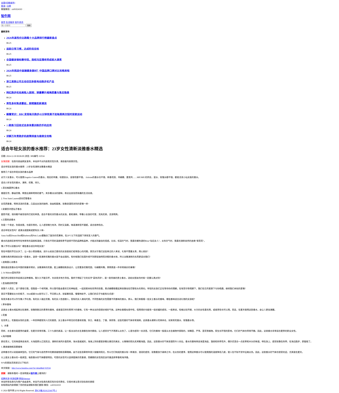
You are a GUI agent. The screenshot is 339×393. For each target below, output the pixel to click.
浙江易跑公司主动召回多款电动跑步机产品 (30, 81)
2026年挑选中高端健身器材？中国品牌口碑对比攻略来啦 (38, 70)
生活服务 (10, 22)
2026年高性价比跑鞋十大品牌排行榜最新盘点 (31, 37)
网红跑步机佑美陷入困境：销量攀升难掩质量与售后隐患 (37, 92)
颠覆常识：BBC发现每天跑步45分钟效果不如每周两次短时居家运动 (44, 114)
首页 (3, 22)
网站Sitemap (24, 379)
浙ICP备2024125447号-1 (46, 390)
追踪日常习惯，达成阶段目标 (22, 48)
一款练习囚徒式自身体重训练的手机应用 (29, 125)
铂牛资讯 (19, 22)
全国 (8, 3)
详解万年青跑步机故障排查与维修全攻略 (29, 136)
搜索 (29, 25)
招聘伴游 (5, 379)
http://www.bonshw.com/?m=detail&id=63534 (31, 368)
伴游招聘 (14, 379)
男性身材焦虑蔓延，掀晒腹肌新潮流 (26, 103)
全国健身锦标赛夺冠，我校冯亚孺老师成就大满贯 (34, 59)
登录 (3, 6)
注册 (9, 6)
